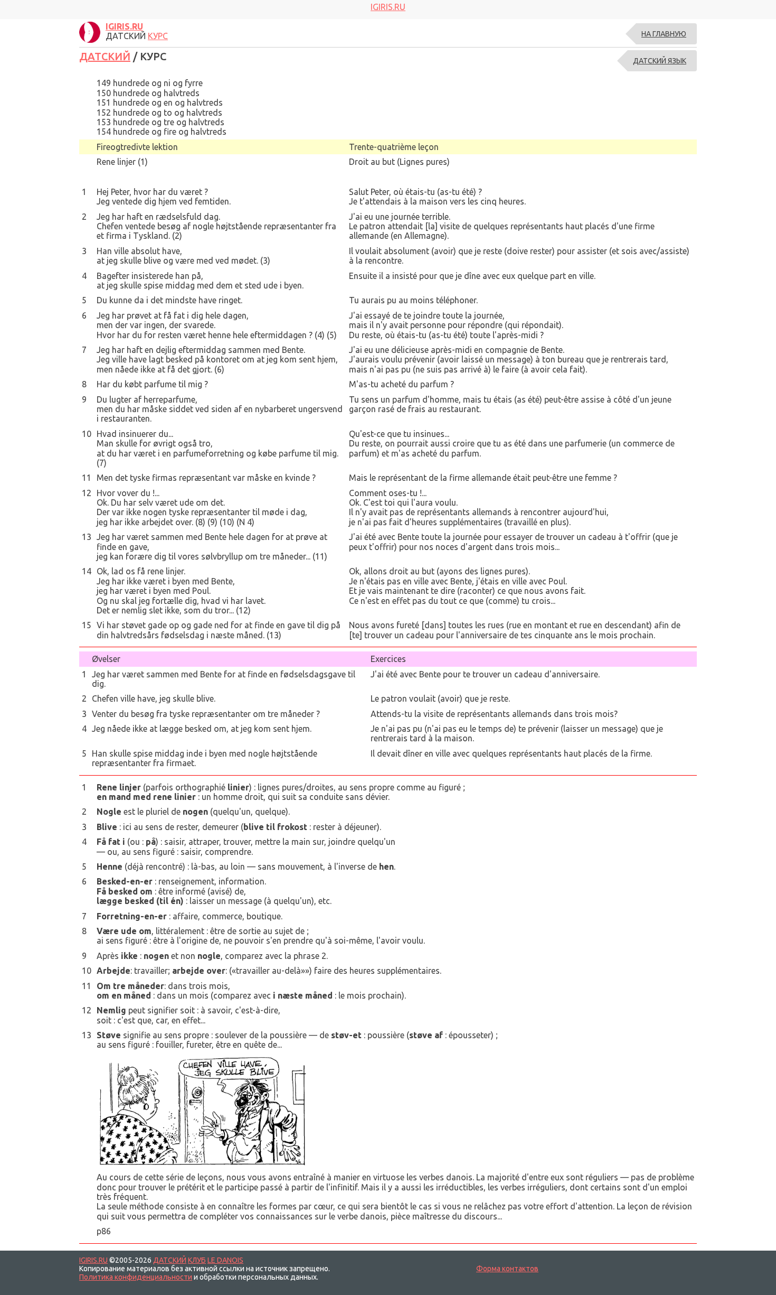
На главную (663, 34)
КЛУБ (197, 1260)
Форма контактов (507, 1268)
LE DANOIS (225, 1260)
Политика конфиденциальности (135, 1277)
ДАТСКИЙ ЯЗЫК (659, 61)
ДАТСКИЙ (104, 56)
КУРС (158, 36)
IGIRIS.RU (93, 1260)
